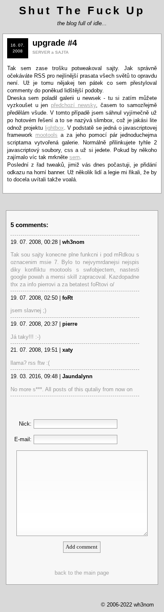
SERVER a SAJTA (50, 52)
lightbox (54, 128)
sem (74, 157)
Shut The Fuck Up (82, 10)
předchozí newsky (73, 105)
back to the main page (82, 573)
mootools (46, 135)
